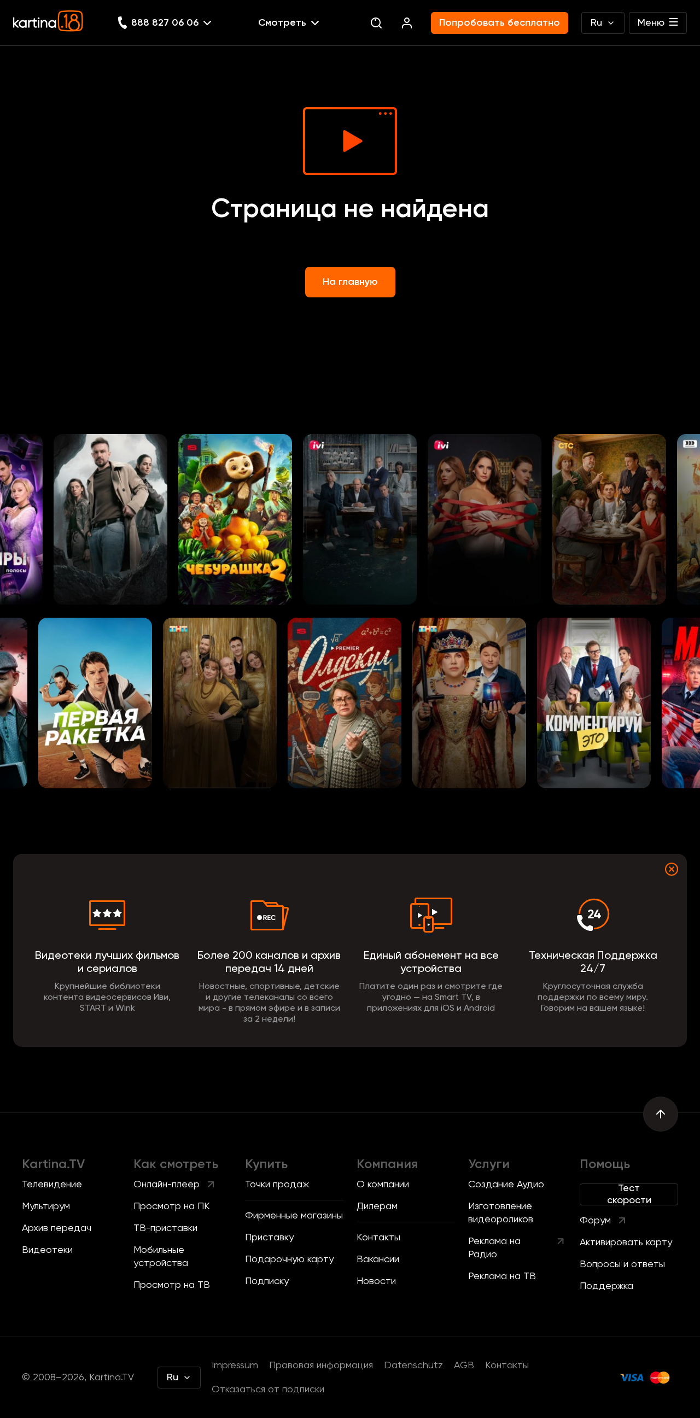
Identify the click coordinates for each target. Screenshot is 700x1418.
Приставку (269, 1238)
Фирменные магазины (294, 1216)
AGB (464, 1365)
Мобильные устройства (160, 1256)
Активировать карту (626, 1242)
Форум (595, 1221)
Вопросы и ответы (622, 1264)
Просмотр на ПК (171, 1206)
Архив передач (56, 1228)
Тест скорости (629, 1194)
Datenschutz (413, 1365)
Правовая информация (321, 1365)
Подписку (267, 1281)
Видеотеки (47, 1250)
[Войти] (407, 23)
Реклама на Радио (494, 1248)
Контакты (378, 1238)
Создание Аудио (506, 1185)
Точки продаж (277, 1185)
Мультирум (46, 1206)
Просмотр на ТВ (171, 1285)
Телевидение (52, 1185)
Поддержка (606, 1286)
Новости (376, 1281)
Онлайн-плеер (166, 1185)
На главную (350, 282)
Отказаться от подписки (268, 1389)
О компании (383, 1185)
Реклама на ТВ (502, 1276)
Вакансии (378, 1259)
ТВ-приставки (165, 1228)
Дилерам (377, 1206)
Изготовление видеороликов (500, 1213)
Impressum (235, 1365)
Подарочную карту (289, 1259)
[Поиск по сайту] (376, 23)
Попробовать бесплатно (499, 23)
